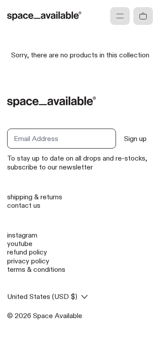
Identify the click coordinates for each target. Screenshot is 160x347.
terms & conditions (36, 269)
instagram (22, 235)
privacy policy (28, 261)
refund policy (27, 252)
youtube (19, 243)
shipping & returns (34, 197)
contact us (23, 205)
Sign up (135, 138)
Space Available (57, 315)
